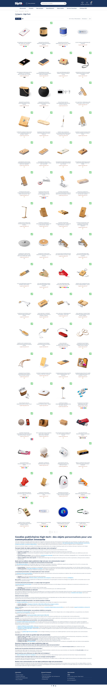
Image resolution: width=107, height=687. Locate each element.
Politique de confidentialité (22, 677)
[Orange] (63, 287)
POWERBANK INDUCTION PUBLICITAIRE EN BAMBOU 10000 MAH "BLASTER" (43, 163)
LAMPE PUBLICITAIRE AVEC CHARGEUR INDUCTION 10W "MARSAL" (24, 223)
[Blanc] (22, 46)
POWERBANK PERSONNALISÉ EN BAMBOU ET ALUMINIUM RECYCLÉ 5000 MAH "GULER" (24, 73)
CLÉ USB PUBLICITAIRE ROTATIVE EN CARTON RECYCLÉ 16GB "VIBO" (63, 254)
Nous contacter (19, 679)
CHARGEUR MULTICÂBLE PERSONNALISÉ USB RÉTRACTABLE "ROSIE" (82, 404)
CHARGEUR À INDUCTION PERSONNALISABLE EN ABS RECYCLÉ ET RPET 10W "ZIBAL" (24, 254)
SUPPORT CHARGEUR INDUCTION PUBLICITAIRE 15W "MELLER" (43, 374)
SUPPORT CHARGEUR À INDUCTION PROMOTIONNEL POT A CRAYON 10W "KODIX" (43, 223)
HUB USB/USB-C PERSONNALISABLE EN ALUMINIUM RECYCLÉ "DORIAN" (63, 344)
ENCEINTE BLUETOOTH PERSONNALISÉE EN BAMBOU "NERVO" (43, 43)
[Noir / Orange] (81, 437)
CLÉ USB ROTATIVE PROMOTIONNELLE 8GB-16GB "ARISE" (24, 463)
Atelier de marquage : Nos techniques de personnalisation (51, 677)
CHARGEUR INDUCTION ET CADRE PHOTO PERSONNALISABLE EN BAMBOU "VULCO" (82, 374)
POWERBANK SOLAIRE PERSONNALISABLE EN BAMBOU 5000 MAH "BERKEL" (43, 73)
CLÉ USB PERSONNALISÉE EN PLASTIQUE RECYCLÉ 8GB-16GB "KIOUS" (24, 493)
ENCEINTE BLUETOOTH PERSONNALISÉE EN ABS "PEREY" (63, 43)
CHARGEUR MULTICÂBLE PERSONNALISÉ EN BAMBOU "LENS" (43, 344)
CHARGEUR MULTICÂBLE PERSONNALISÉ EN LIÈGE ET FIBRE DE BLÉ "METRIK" (83, 344)
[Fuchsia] (65, 287)
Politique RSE (45, 679)
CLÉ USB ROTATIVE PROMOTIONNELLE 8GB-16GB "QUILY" (82, 434)
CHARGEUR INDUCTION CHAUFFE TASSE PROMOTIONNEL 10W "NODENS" (63, 374)
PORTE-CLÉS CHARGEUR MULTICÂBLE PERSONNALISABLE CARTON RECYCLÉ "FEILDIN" (63, 133)
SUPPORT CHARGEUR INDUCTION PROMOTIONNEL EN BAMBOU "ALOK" (82, 133)
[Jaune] (80, 497)
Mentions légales (19, 674)
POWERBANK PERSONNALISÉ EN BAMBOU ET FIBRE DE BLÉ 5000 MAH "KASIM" (63, 163)
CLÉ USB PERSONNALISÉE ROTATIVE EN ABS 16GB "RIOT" (63, 284)
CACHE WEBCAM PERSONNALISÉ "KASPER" (82, 43)
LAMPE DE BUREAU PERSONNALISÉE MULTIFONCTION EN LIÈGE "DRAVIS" (63, 404)
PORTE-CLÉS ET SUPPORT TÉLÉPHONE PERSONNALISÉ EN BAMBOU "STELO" (24, 523)
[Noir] (43, 47)
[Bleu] (24, 46)
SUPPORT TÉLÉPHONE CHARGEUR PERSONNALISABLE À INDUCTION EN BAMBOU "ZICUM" (63, 193)
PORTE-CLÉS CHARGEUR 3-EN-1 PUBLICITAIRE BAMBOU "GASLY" (83, 284)
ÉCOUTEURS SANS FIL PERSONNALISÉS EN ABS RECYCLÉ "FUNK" (63, 463)
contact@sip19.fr (72, 680)
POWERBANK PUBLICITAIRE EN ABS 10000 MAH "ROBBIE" (24, 43)
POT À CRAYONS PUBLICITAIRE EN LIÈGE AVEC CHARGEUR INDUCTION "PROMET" (43, 434)
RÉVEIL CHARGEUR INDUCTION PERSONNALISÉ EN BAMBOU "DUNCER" (83, 463)
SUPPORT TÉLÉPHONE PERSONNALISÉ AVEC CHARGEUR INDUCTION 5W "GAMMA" (63, 223)
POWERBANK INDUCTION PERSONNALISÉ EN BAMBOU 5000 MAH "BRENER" (24, 163)
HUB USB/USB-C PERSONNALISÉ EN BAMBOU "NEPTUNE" (63, 314)
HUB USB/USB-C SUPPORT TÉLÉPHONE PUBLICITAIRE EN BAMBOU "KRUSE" (43, 314)
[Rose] (24, 467)
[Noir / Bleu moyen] (85, 437)
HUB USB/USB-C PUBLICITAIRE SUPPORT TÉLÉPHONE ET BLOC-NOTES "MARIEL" (83, 314)
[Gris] (23, 77)
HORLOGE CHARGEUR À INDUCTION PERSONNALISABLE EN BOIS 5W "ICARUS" (83, 193)
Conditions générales (20, 676)
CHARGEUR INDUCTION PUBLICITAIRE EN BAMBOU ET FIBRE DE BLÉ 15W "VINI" (24, 193)
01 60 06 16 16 (72, 678)
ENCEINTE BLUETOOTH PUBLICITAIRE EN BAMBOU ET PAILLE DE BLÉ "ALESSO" (63, 493)
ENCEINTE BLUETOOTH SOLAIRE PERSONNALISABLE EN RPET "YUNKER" (83, 73)
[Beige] (43, 77)
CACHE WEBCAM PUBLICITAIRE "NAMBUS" (44, 523)
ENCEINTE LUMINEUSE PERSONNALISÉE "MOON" (43, 463)
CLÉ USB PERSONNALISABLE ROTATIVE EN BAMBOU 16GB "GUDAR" (43, 284)
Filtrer (18, 18)
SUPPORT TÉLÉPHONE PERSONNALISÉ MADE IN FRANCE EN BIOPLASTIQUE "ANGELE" (24, 434)
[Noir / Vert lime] (82, 437)
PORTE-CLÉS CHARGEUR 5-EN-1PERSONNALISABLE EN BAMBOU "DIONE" (24, 344)
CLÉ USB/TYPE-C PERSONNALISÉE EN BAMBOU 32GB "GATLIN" (82, 103)
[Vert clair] (68, 287)
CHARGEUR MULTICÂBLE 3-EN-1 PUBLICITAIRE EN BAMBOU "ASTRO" (24, 314)
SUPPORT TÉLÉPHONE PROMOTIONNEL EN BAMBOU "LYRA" (43, 493)
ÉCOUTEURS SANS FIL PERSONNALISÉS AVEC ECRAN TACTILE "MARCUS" (63, 103)
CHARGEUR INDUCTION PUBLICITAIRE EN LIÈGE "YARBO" (44, 403)
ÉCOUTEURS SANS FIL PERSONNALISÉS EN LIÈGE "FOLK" (24, 403)
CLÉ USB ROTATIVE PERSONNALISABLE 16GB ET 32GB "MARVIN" (82, 493)
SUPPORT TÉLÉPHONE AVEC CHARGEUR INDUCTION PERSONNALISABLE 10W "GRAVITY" (82, 224)
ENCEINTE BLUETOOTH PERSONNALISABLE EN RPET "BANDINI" (43, 103)
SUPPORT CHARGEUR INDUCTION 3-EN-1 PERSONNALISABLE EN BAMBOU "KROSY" (24, 133)
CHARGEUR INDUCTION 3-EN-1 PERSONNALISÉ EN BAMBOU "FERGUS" (43, 133)
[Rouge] (23, 46)
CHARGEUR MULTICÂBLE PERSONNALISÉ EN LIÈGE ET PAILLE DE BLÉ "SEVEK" (24, 374)
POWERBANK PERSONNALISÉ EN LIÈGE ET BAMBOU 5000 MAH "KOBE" (82, 163)
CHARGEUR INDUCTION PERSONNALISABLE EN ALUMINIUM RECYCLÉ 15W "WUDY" (44, 193)
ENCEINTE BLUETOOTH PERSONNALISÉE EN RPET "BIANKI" (24, 103)
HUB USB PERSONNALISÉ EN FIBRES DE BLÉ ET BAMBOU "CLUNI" (63, 73)
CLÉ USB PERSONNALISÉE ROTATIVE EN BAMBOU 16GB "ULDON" (82, 254)
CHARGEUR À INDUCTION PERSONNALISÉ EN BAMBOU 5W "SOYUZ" (43, 254)
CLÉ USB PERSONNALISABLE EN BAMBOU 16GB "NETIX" (24, 284)
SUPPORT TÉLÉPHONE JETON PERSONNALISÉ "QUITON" (63, 523)
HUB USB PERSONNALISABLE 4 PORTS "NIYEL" (83, 523)
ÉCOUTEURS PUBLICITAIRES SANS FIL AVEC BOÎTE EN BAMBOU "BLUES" (63, 434)
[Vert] (26, 46)
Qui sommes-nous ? (46, 674)
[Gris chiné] (24, 258)
